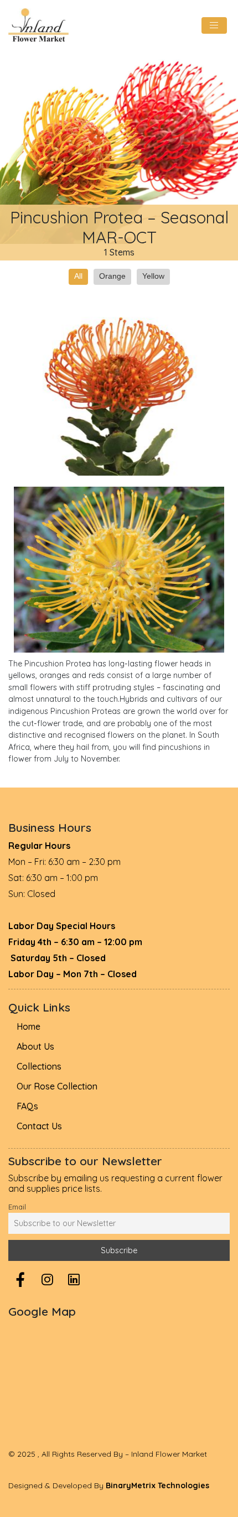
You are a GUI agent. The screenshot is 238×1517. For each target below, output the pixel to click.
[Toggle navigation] (214, 25)
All (78, 276)
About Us (35, 1046)
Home (28, 1026)
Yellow (153, 276)
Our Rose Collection (57, 1086)
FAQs (27, 1106)
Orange (112, 276)
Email (17, 1206)
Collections (39, 1066)
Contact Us (39, 1126)
